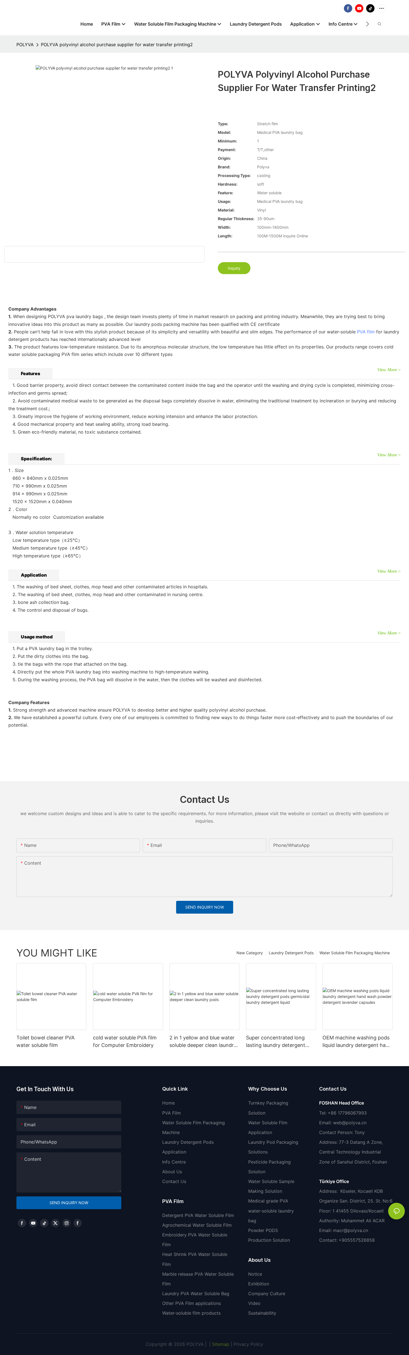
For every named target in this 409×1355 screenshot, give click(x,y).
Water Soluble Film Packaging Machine (354, 952)
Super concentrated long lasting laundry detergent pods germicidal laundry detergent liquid (275, 1042)
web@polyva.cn (349, 1122)
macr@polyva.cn (351, 1230)
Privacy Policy (248, 1344)
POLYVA (25, 44)
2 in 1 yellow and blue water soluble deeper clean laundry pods (202, 1042)
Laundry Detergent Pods (291, 952)
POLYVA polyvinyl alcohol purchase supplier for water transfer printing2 (117, 44)
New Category (249, 952)
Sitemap (220, 1344)
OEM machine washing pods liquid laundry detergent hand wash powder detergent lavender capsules (357, 1042)
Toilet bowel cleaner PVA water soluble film (45, 1041)
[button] (367, 23)
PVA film (366, 332)
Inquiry (234, 268)
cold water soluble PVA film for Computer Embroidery (125, 1041)
